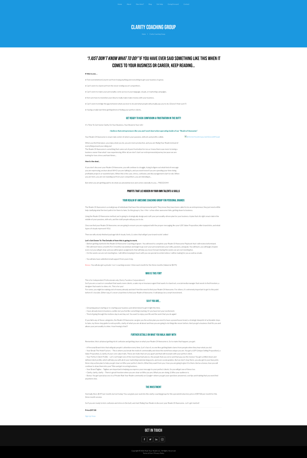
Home (144, 34)
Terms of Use (148, 453)
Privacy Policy (159, 453)
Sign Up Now (90, 416)
